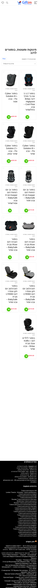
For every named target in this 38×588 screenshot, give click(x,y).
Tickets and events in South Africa (26, 510)
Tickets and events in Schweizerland (25, 511)
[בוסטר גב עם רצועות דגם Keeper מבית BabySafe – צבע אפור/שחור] (11, 176)
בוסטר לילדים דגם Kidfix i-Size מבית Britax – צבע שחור (28, 343)
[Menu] (35, 2)
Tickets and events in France (27, 536)
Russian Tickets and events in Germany (24, 499)
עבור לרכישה (27, 117)
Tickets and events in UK (29, 490)
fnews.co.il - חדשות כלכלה (29, 473)
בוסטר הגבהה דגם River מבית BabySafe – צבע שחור (11, 244)
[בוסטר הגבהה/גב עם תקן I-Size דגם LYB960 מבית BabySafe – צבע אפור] (28, 272)
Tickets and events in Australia (27, 496)
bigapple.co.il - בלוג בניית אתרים (27, 466)
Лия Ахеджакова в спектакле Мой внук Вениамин (20, 548)
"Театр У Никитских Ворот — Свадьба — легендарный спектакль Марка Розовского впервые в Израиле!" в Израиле (19, 556)
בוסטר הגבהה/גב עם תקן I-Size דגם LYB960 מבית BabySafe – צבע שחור (11, 294)
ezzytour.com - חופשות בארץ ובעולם (26, 476)
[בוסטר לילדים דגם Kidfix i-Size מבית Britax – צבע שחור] (28, 324)
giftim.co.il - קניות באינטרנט (28, 475)
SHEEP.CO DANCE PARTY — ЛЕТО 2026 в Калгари (21, 546)
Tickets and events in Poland (27, 520)
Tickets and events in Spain (28, 534)
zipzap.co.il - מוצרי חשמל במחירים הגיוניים (24, 471)
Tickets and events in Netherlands (26, 527)
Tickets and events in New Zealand (26, 508)
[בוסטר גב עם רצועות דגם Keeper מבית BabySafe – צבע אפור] (28, 176)
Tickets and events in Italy (28, 517)
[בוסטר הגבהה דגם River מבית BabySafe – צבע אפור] (28, 226)
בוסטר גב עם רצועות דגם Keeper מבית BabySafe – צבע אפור (29, 195)
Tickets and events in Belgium (27, 525)
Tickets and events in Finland (27, 524)
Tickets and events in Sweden (27, 522)
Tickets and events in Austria (27, 513)
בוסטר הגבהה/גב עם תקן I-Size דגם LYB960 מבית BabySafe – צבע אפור (29, 294)
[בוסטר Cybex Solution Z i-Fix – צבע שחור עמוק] (11, 132)
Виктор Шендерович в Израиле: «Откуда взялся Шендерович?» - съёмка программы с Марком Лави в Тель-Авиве (19, 566)
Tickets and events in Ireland (28, 494)
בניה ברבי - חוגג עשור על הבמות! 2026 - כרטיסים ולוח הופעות (19, 553)
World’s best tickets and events (27, 501)
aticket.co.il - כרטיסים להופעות (27, 478)
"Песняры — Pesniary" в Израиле (26, 560)
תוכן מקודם (30, 542)
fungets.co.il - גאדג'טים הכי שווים (27, 468)
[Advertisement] (19, 25)
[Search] (7, 2)
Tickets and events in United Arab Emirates (23, 504)
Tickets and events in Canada (27, 532)
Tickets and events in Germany (27, 506)
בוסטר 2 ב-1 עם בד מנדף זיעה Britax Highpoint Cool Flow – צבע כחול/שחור (29, 101)
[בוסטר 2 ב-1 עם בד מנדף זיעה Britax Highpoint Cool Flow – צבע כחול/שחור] (28, 80)
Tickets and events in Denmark (27, 515)
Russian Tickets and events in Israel (25, 503)
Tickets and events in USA (28, 497)
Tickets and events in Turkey (27, 530)
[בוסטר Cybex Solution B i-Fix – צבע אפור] (11, 80)
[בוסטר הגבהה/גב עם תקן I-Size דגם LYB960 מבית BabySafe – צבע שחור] (11, 272)
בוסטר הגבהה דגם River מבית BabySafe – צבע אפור (29, 244)
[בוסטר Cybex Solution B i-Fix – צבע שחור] (28, 132)
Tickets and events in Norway (27, 518)
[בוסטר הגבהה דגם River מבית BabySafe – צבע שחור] (11, 226)
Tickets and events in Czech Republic (25, 529)
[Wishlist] (3, 3)
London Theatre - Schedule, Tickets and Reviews (21, 492)
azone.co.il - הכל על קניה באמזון (27, 469)
